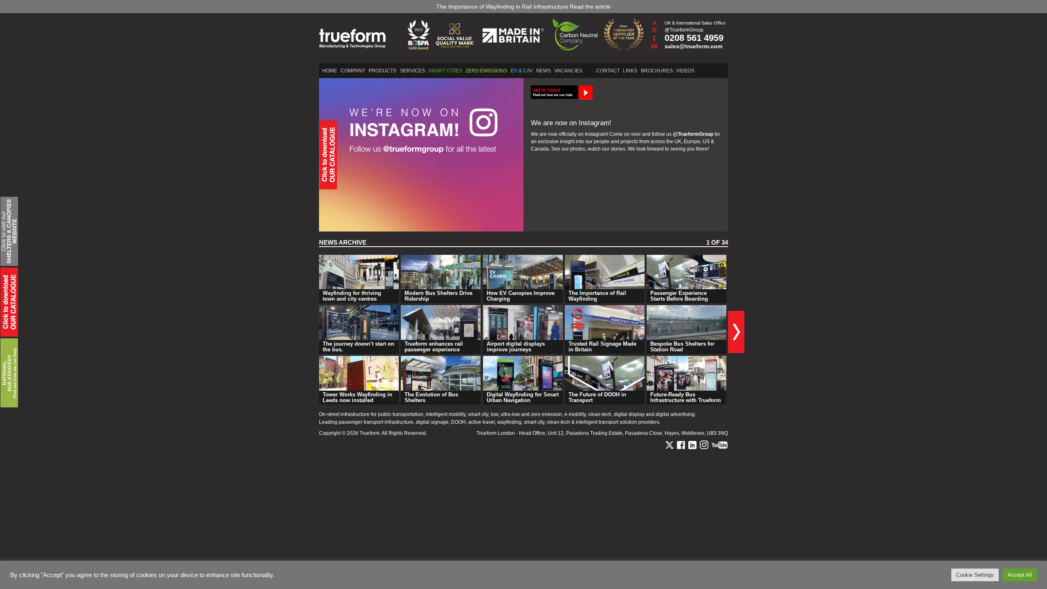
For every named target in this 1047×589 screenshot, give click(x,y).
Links (630, 71)
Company (353, 71)
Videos (685, 71)
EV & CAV (522, 71)
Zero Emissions (486, 71)
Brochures (657, 71)
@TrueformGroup (684, 30)
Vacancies (568, 71)
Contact (608, 71)
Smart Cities (445, 71)
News (543, 71)
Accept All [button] (1020, 575)
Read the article (590, 6)
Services (412, 71)
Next (736, 332)
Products (382, 71)
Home (329, 71)
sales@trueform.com (693, 46)
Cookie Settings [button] (975, 575)
